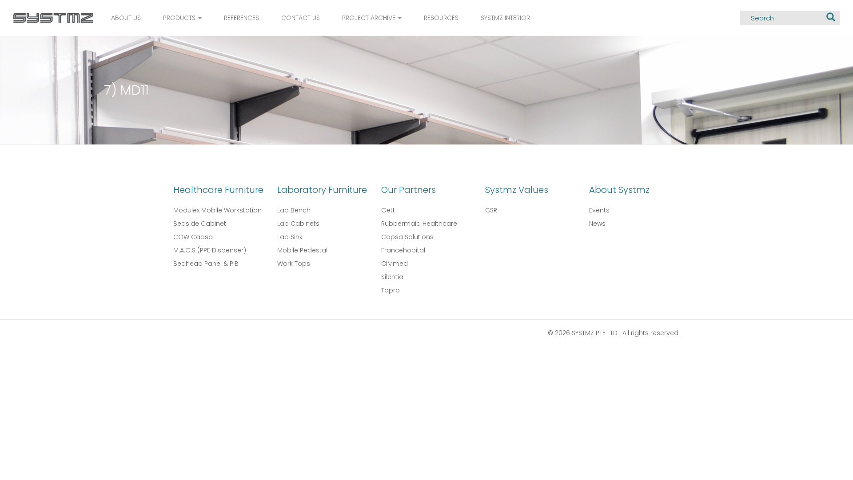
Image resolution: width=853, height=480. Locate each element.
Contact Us (300, 17)
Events (599, 210)
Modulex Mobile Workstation (217, 210)
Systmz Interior (505, 17)
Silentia (392, 276)
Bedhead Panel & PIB (206, 263)
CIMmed (394, 263)
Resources (441, 17)
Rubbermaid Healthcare (419, 223)
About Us (126, 17)
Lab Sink (290, 236)
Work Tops (293, 263)
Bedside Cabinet (199, 223)
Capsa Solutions (407, 236)
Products (180, 17)
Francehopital (403, 250)
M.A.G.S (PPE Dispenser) (209, 250)
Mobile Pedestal (302, 250)
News (597, 223)
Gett (388, 210)
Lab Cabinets (298, 223)
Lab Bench (294, 210)
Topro (390, 290)
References (241, 17)
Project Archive (369, 17)
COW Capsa (193, 236)
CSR (491, 210)
